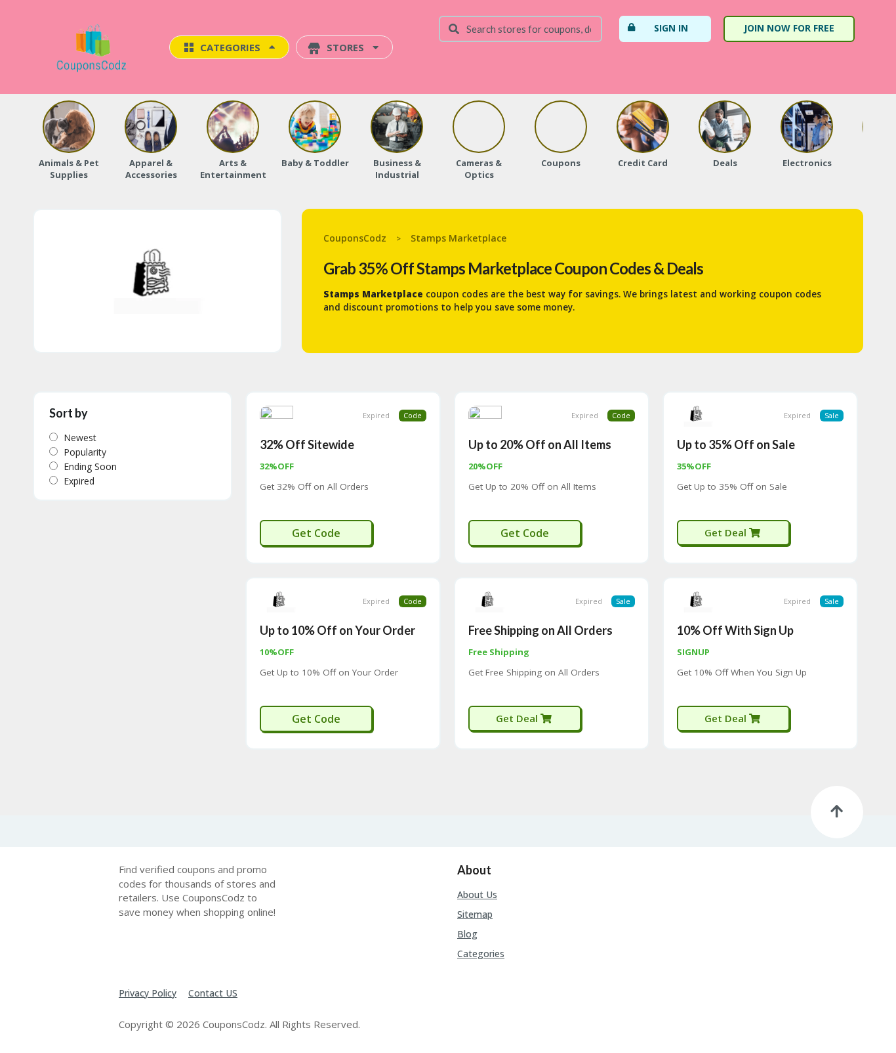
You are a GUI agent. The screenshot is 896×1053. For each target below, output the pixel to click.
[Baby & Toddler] (315, 126)
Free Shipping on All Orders (540, 630)
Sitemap (475, 914)
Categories (480, 953)
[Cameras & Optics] (479, 126)
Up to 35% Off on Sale (736, 444)
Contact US (212, 993)
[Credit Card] (643, 126)
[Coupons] (561, 126)
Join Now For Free (789, 28)
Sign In (671, 28)
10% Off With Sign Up (735, 630)
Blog (467, 934)
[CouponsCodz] (94, 48)
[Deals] (725, 126)
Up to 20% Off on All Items (539, 444)
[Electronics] (807, 126)
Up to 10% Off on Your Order (337, 630)
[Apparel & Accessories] (151, 126)
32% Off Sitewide (307, 444)
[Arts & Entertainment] (233, 126)
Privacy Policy (147, 993)
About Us (477, 894)
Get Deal (726, 532)
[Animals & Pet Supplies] (69, 126)
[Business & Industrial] (397, 126)
